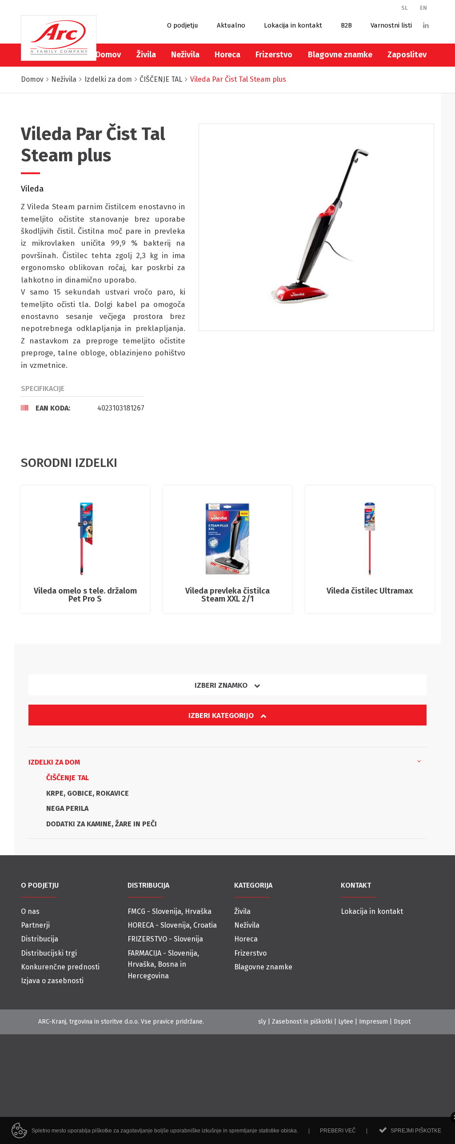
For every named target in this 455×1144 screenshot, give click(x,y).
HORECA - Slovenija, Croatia (172, 925)
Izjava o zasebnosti (52, 981)
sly (262, 1021)
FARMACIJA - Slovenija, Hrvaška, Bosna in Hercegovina (163, 964)
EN (423, 7)
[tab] (82, 407)
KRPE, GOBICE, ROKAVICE (87, 793)
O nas (30, 911)
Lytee (345, 1021)
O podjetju (182, 25)
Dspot (402, 1021)
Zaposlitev (407, 55)
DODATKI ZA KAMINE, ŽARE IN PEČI (101, 824)
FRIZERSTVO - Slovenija (165, 939)
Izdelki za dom (55, 762)
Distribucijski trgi (49, 953)
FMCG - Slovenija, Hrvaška (170, 911)
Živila (146, 55)
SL (404, 7)
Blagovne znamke (340, 55)
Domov (108, 55)
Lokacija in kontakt (293, 25)
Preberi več (338, 1131)
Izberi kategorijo (221, 715)
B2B (346, 25)
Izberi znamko (222, 685)
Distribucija (39, 939)
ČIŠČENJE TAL (67, 777)
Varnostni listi (391, 25)
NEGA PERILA (67, 808)
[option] (316, 227)
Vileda (32, 189)
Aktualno (231, 25)
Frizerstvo (273, 55)
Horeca (227, 55)
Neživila (185, 55)
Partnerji (35, 925)
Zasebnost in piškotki (302, 1021)
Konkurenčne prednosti (60, 967)
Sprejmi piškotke (416, 1131)
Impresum (373, 1021)
